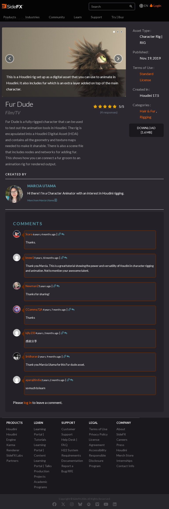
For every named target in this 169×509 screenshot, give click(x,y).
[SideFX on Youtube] (106, 504)
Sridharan (32, 356)
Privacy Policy (98, 434)
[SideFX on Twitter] (63, 504)
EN (145, 5)
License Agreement (97, 442)
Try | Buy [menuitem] (117, 17)
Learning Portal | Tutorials (40, 434)
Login (157, 5)
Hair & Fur (147, 111)
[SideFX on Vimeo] (97, 504)
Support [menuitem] (96, 17)
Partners (12, 460)
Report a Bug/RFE (67, 468)
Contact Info (125, 466)
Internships (124, 460)
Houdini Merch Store (125, 452)
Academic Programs (40, 484)
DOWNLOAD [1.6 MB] (146, 130)
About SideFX (121, 431)
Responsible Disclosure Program (97, 460)
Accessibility (97, 450)
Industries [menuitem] (32, 17)
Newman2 (32, 286)
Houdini (11, 429)
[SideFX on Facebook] (54, 504)
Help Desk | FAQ (69, 442)
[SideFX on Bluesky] (80, 504)
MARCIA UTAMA (41, 186)
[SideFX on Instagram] (71, 504)
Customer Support (68, 431)
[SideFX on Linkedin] (114, 504)
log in (28, 402)
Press (120, 445)
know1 (30, 257)
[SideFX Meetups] (89, 504)
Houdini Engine (11, 436)
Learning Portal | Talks (43, 463)
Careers (121, 439)
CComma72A (34, 309)
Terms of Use (98, 429)
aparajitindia (33, 380)
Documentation (72, 460)
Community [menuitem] (57, 17)
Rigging (145, 117)
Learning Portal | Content (40, 450)
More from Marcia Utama (40, 200)
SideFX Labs (14, 455)
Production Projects (41, 473)
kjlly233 (30, 333)
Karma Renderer (12, 447)
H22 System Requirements (71, 452)
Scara (29, 234)
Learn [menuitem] (78, 17)
